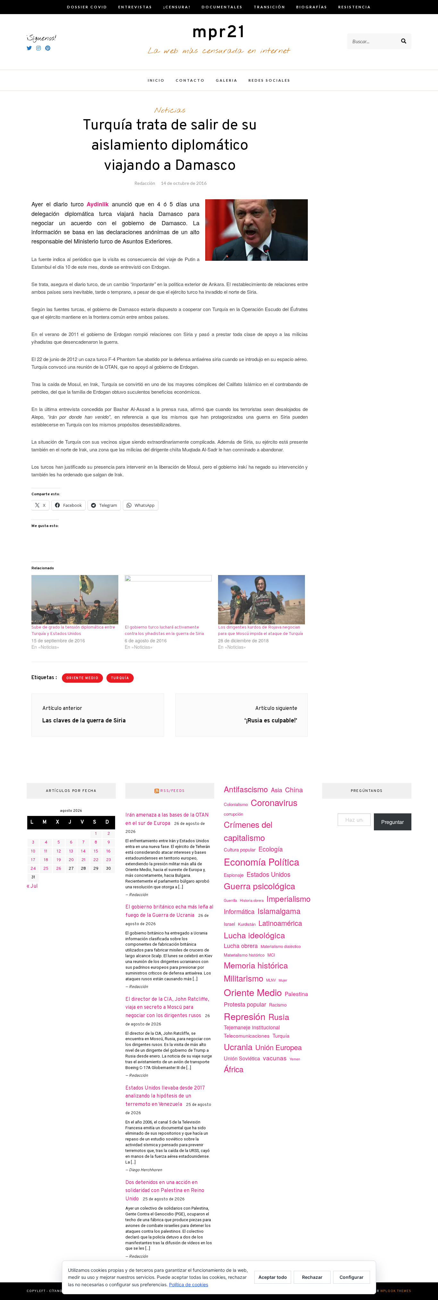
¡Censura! (177, 7)
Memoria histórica (256, 965)
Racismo (278, 1004)
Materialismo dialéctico (281, 946)
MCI (271, 955)
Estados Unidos (269, 874)
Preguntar (392, 822)
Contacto (190, 80)
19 (59, 860)
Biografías (311, 7)
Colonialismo (236, 804)
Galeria (227, 80)
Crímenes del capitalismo (248, 830)
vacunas (275, 1057)
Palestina (296, 994)
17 (33, 860)
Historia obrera (252, 900)
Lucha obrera (241, 946)
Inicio (156, 80)
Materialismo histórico (244, 955)
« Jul (32, 886)
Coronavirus (274, 802)
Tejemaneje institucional (252, 1027)
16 (108, 851)
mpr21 (219, 33)
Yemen (295, 1059)
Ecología (270, 848)
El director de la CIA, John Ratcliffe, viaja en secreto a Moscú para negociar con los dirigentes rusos (167, 1007)
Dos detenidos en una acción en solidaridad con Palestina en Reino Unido (164, 1191)
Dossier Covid (87, 7)
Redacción (144, 183)
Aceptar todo (272, 1277)
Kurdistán (247, 924)
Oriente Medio (82, 678)
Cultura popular (240, 849)
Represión (244, 1016)
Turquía (120, 678)
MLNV (271, 980)
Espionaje (234, 875)
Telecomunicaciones (247, 1035)
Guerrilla (230, 900)
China (294, 789)
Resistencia (354, 7)
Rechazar (312, 1277)
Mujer (283, 980)
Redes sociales (269, 80)
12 (59, 851)
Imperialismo (288, 898)
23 (108, 860)
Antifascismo (246, 788)
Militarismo (243, 978)
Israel (229, 924)
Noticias (169, 110)
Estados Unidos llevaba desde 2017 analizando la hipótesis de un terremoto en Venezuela (165, 1096)
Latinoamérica (280, 923)
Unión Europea (278, 1047)
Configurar (352, 1277)
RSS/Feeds (172, 791)
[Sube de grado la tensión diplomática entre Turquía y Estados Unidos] (74, 600)
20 (71, 860)
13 (71, 851)
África (234, 1068)
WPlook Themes (395, 1291)
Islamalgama (278, 910)
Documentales (222, 7)
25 (45, 868)
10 (33, 851)
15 (96, 851)
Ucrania (238, 1046)
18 (46, 860)
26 (58, 868)
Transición (269, 7)
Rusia (278, 1016)
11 (45, 851)
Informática (239, 911)
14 (83, 851)
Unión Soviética (242, 1058)
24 (33, 868)
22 (95, 860)
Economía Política (261, 861)
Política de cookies (188, 1284)
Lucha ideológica (254, 935)
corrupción (233, 814)
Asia (276, 790)
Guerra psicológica (259, 886)
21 (83, 860)
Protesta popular (245, 1004)
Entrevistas (135, 7)
